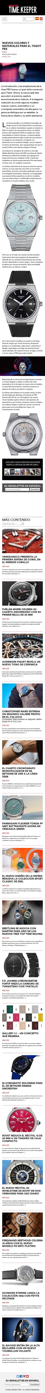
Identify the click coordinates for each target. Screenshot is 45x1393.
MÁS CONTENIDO (16, 520)
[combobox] (13, 523)
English (4, 52)
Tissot (24, 125)
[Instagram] (24, 1376)
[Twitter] (17, 1376)
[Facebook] (21, 1376)
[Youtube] (27, 1376)
